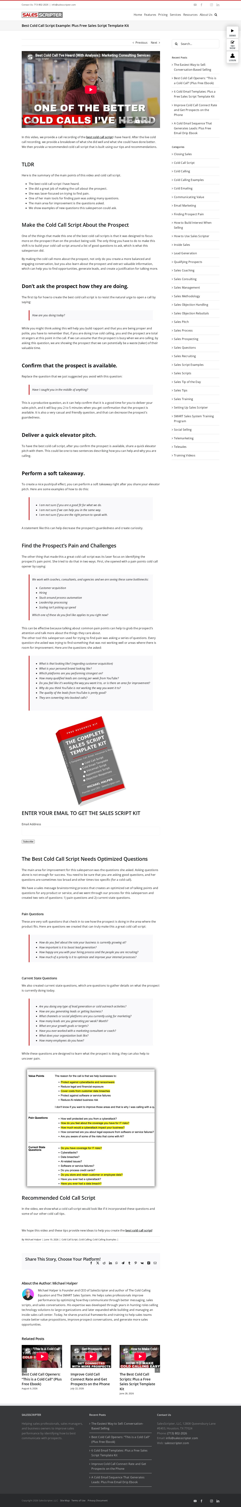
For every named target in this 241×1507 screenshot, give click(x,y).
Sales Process (183, 330)
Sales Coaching (184, 270)
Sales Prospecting (186, 339)
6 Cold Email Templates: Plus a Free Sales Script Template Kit (119, 1453)
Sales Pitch (181, 322)
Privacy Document (98, 1500)
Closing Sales (183, 154)
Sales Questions (185, 348)
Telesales (180, 447)
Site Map (65, 1500)
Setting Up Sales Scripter (191, 407)
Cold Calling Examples (104, 1239)
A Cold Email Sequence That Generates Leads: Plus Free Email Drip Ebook (193, 128)
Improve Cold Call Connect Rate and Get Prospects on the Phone (90, 1379)
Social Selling (183, 430)
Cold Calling (85, 1239)
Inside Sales (182, 245)
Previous (141, 43)
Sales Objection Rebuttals (191, 313)
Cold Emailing (183, 188)
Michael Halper (33, 1239)
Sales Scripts (182, 373)
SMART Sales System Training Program (194, 418)
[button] (216, 14)
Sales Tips (180, 390)
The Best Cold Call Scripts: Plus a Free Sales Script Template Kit (137, 1381)
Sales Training (183, 399)
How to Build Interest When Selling (193, 225)
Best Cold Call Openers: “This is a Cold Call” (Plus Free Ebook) (42, 1379)
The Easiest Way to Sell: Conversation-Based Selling (117, 1426)
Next (154, 43)
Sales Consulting (185, 279)
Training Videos (184, 455)
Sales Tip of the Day (187, 382)
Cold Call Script (70, 1239)
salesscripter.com (177, 1443)
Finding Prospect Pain (189, 214)
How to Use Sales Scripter (191, 236)
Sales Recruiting (185, 356)
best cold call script (99, 137)
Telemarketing (184, 438)
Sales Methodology (187, 296)
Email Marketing (185, 205)
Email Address (31, 824)
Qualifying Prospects (188, 262)
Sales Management (187, 287)
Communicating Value (189, 197)
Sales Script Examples (189, 365)
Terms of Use (79, 1500)
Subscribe (28, 841)
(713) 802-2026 (177, 1433)
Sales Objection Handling (191, 305)
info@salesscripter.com (64, 4)
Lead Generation (185, 253)
